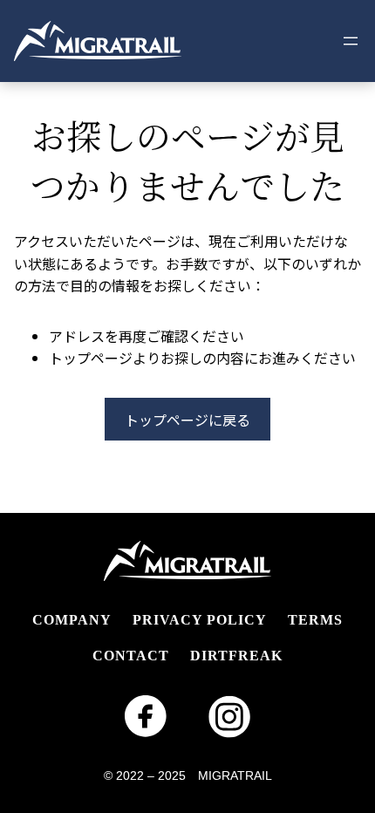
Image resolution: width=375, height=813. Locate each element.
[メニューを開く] (350, 41)
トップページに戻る (187, 419)
